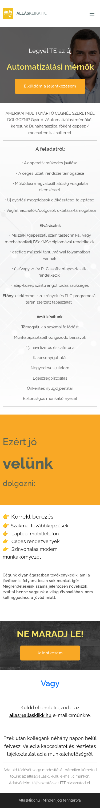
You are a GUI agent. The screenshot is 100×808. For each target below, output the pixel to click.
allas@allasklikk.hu (30, 715)
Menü (92, 13)
